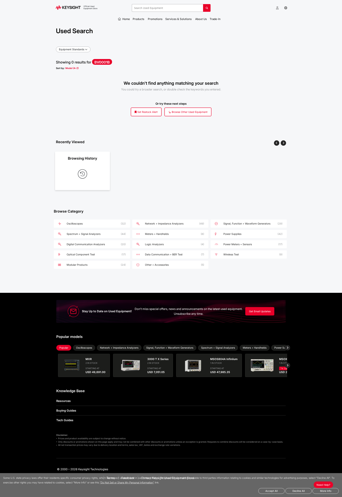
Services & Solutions (178, 19)
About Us (201, 19)
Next (284, 348)
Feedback (127, 478)
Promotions (155, 19)
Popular (63, 347)
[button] (277, 7)
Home (126, 19)
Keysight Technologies (93, 469)
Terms (111, 478)
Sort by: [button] (67, 68)
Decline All (298, 490)
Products (139, 19)
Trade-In (215, 19)
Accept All (271, 490)
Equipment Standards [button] (71, 49)
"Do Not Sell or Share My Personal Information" (127, 482)
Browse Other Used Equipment (189, 111)
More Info (325, 490)
